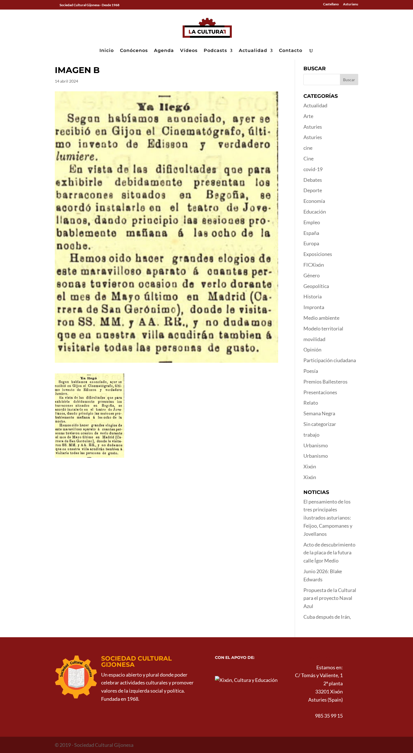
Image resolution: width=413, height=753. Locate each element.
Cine (308, 158)
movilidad (314, 339)
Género (311, 275)
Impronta (313, 307)
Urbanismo (315, 445)
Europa (311, 243)
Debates (312, 180)
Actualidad (253, 51)
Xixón (309, 466)
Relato (310, 403)
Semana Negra (319, 413)
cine (307, 148)
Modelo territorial (323, 328)
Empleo (311, 222)
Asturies (312, 127)
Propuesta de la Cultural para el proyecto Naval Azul (329, 598)
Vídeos (189, 51)
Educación (314, 211)
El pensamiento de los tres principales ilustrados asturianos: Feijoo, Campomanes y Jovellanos (327, 517)
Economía (314, 201)
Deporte (312, 190)
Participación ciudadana (329, 360)
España (311, 233)
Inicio (106, 51)
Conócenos (134, 51)
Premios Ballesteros (325, 381)
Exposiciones (317, 254)
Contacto (290, 51)
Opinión (312, 349)
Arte (308, 116)
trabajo (311, 435)
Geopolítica (316, 286)
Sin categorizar (319, 424)
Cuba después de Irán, (327, 617)
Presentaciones (320, 392)
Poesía (310, 371)
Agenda (164, 51)
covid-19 (313, 169)
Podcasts (215, 51)
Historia (312, 296)
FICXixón (313, 265)
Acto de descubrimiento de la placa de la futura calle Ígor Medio (329, 552)
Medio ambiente (321, 318)
